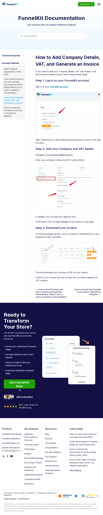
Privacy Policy (24, 499)
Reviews (48, 439)
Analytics (28, 454)
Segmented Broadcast (33, 475)
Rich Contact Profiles (33, 463)
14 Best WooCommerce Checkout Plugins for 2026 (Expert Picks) (83, 443)
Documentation (51, 448)
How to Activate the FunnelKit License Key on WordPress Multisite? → (87, 292)
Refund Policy (51, 461)
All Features (29, 484)
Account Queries (10, 63)
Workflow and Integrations (30, 468)
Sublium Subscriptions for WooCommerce (11, 449)
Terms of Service (10, 499)
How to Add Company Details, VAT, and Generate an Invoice (13, 100)
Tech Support (51, 457)
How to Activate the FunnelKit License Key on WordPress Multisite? (13, 112)
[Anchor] (90, 81)
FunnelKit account (59, 86)
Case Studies (50, 443)
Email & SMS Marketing (33, 458)
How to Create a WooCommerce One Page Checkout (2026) (83, 435)
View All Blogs (75, 470)
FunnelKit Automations (11, 439)
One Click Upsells (31, 445)
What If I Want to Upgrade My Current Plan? (12, 71)
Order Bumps (29, 449)
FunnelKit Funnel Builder (12, 434)
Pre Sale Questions (53, 452)
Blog (47, 434)
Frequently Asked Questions (52, 471)
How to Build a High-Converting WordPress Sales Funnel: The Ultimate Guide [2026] (83, 463)
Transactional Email (32, 479)
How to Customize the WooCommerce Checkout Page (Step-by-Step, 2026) (83, 452)
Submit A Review (52, 466)
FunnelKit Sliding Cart (10, 443)
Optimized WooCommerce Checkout (30, 437)
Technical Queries (11, 55)
